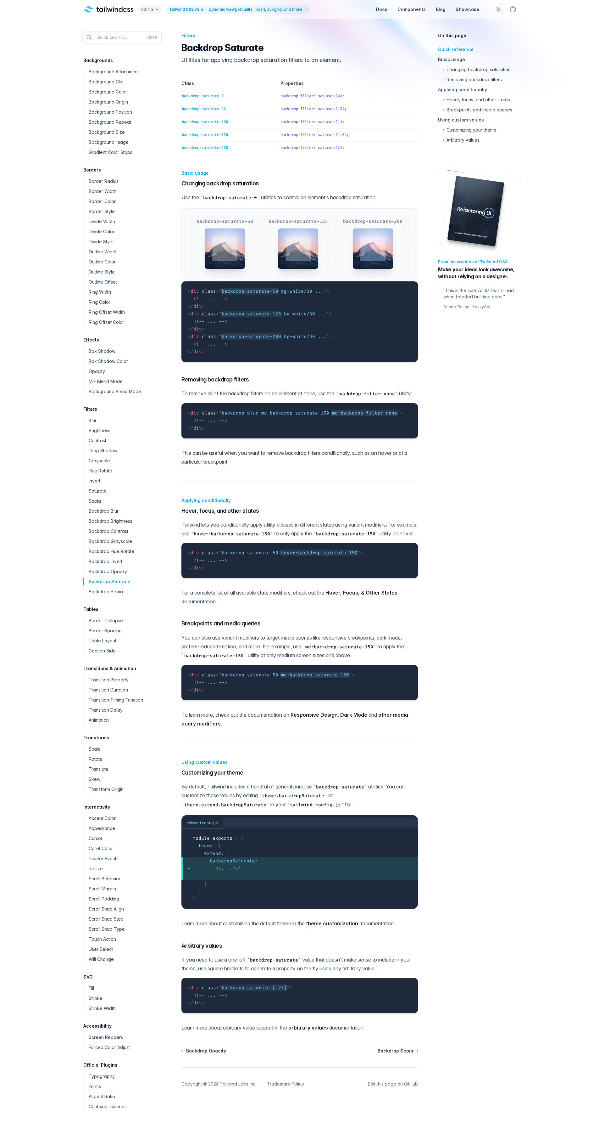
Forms (95, 1086)
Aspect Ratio (102, 1096)
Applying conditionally (206, 500)
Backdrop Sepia (106, 591)
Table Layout (102, 640)
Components (411, 9)
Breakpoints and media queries (221, 623)
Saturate (98, 491)
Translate (98, 769)
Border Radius (104, 181)
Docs (381, 9)
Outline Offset (103, 282)
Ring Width (100, 292)
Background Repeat (110, 122)
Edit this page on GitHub (393, 1083)
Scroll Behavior (104, 878)
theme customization (332, 923)
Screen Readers (106, 1037)
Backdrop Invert (105, 561)
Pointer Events (104, 858)
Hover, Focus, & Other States (361, 593)
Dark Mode (353, 715)
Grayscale (99, 460)
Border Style (102, 211)
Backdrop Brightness (110, 521)
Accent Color (102, 818)
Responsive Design (314, 715)
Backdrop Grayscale (110, 541)
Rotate (96, 759)
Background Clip (106, 81)
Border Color (102, 201)
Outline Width (102, 251)
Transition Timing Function (116, 700)
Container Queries (108, 1106)
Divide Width (102, 221)
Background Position (110, 112)
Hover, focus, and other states (220, 510)
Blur (93, 420)
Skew (94, 779)
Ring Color (99, 302)
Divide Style (101, 241)
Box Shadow (102, 351)
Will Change (101, 959)
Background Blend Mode (115, 391)
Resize (96, 868)
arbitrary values (308, 1027)
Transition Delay (106, 710)
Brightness (99, 430)
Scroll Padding (104, 898)
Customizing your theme (212, 772)
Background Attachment (114, 71)
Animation (99, 720)
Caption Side (102, 650)
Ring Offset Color (106, 322)
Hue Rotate (100, 470)
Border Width (102, 191)
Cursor (96, 838)
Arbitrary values (201, 945)
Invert (94, 480)
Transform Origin (106, 789)
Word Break (101, 22)
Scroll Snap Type (107, 929)
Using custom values (204, 762)
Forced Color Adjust (109, 1047)
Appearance (102, 828)
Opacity (97, 371)
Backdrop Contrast (108, 531)
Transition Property (109, 679)
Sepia (95, 501)
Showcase (467, 9)
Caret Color (101, 848)
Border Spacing (105, 630)
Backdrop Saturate (110, 581)
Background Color (108, 91)
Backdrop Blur (104, 511)
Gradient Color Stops (110, 152)
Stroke (96, 998)
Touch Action (102, 939)
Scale (95, 749)
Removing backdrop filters (215, 379)
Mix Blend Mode (106, 381)
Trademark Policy (285, 1083)
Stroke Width (102, 1008)
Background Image (109, 142)
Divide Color (101, 231)
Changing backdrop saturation (220, 183)
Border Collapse (106, 620)
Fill (91, 988)
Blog (441, 9)
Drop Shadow (103, 450)
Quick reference (456, 49)
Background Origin (108, 101)
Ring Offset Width (107, 312)
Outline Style (102, 271)
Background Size (107, 132)
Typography (102, 1076)
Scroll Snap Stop (106, 919)
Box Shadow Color (108, 361)
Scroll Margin (102, 888)
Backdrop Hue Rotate (111, 551)
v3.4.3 (147, 9)
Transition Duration (108, 689)
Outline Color (102, 261)
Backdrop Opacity (108, 571)
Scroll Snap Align (106, 908)
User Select (101, 949)
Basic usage (195, 173)
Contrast (97, 440)
